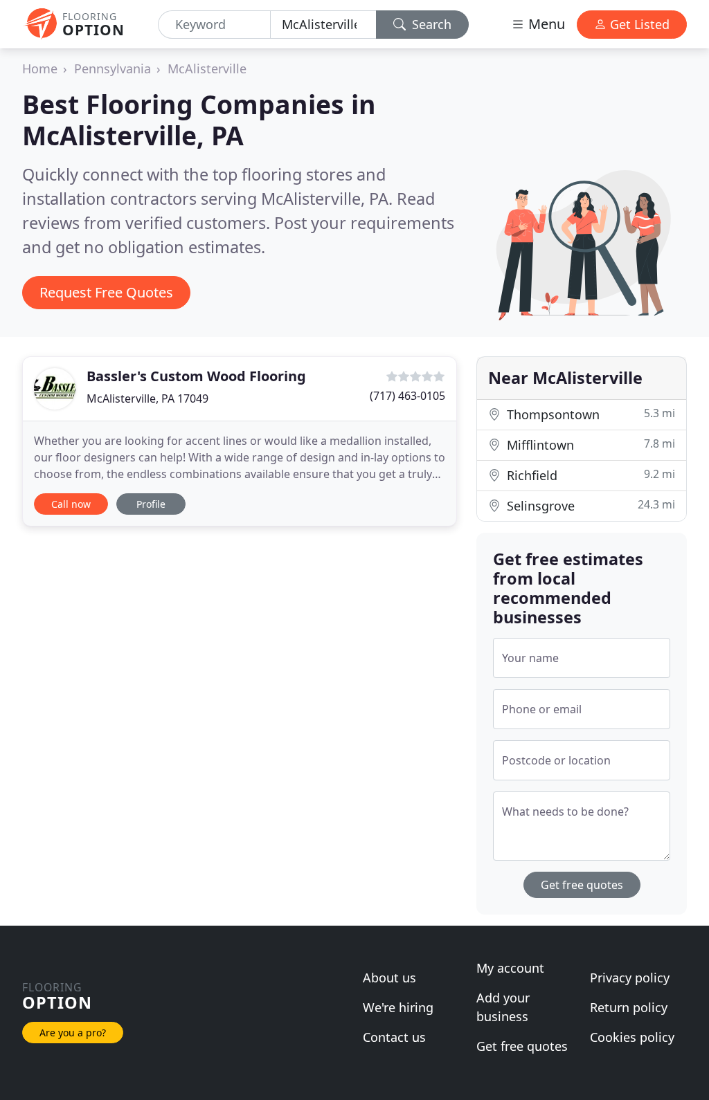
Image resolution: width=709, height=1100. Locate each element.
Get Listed (638, 24)
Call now (71, 504)
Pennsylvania (112, 68)
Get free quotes (582, 884)
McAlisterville (207, 68)
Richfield (589, 475)
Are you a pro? (72, 1032)
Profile (150, 504)
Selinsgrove (589, 505)
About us (389, 977)
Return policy (628, 1007)
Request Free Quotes (106, 292)
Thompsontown (589, 414)
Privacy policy (630, 977)
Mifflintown (589, 444)
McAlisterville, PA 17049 (147, 398)
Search (430, 24)
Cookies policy (632, 1037)
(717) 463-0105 (407, 395)
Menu (545, 24)
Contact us (394, 1037)
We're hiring (398, 1007)
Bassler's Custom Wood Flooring (196, 376)
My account (510, 968)
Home (39, 68)
